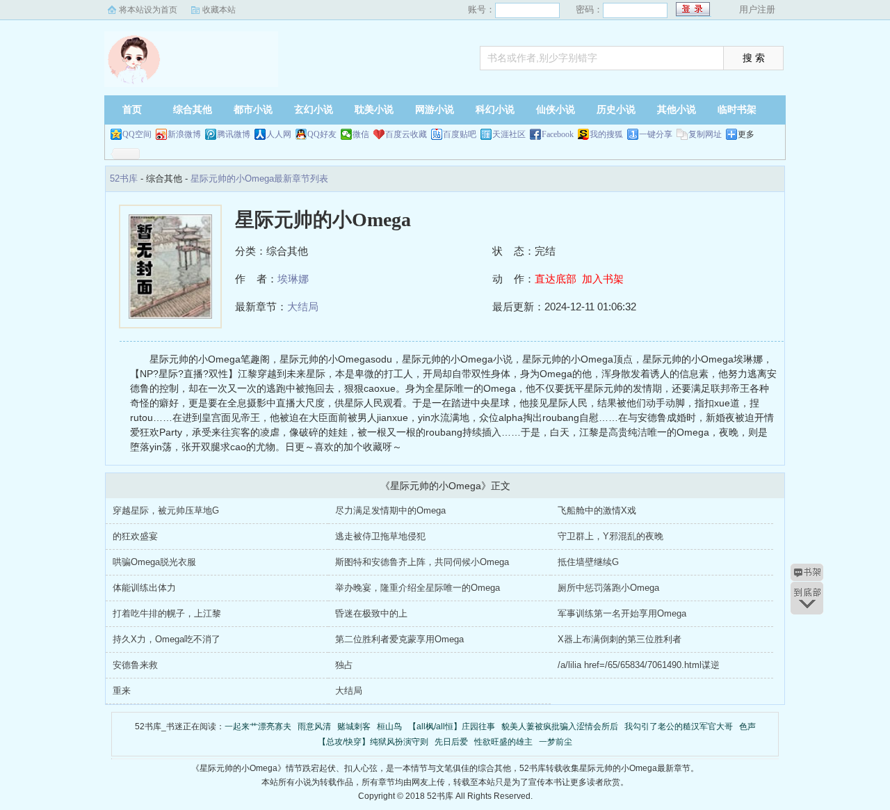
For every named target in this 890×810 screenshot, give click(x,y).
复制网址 (705, 134)
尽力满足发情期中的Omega (390, 510)
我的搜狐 (606, 134)
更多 (746, 134)
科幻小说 (495, 109)
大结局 (302, 306)
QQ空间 (137, 134)
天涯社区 (509, 134)
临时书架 (737, 109)
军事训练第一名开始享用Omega (622, 613)
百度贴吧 (459, 134)
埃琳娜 (293, 279)
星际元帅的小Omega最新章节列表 (259, 178)
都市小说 (253, 109)
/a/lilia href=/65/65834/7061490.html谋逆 (639, 665)
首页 (132, 109)
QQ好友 (322, 134)
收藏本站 (219, 10)
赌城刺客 (354, 726)
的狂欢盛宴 (135, 536)
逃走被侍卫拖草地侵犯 (380, 536)
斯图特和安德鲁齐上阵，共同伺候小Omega (422, 562)
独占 (344, 665)
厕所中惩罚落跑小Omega (608, 587)
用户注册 (757, 9)
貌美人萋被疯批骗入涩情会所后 (559, 726)
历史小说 (616, 109)
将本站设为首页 (148, 10)
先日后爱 (451, 742)
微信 (361, 134)
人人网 (278, 134)
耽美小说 (374, 109)
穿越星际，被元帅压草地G (166, 510)
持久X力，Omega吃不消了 (166, 639)
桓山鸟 (389, 726)
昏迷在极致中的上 (371, 613)
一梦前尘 (555, 742)
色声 (747, 726)
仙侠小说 (555, 109)
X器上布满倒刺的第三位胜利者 (619, 639)
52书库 (191, 59)
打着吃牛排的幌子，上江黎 (167, 613)
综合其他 (192, 109)
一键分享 (655, 134)
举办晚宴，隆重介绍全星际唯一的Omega (417, 587)
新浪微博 (184, 134)
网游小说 (434, 109)
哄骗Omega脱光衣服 (154, 562)
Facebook (558, 134)
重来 (122, 690)
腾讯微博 (233, 134)
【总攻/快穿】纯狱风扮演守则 (373, 742)
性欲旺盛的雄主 (503, 742)
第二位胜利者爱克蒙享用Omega (399, 639)
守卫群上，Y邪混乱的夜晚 (610, 536)
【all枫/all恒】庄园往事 (451, 726)
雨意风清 (314, 726)
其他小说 (676, 109)
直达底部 (555, 279)
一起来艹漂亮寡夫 (258, 726)
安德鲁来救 (135, 665)
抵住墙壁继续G (588, 562)
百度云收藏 (406, 134)
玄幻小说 (313, 109)
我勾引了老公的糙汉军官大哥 (678, 726)
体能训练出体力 (144, 587)
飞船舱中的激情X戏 (597, 510)
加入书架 (603, 279)
